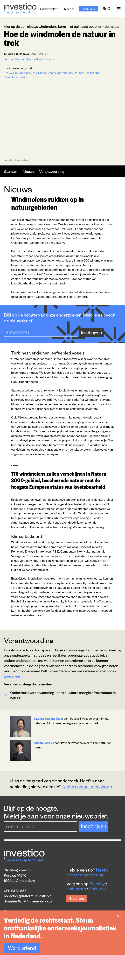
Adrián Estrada (44, 59)
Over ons (69, 9)
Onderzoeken (49, 9)
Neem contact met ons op (87, 786)
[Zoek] (109, 9)
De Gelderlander (15, 77)
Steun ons (88, 9)
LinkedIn (97, 888)
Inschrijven (91, 332)
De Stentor (93, 72)
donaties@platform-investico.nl (28, 901)
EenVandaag (21, 72)
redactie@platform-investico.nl (28, 895)
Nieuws (28, 171)
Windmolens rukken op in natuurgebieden (47, 202)
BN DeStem (76, 72)
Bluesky (97, 883)
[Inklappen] (119, 916)
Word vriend (22, 947)
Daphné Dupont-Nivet (18, 59)
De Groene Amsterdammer (50, 72)
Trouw (8, 72)
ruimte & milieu (16, 53)
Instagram (76, 888)
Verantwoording (51, 171)
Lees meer (12, 676)
